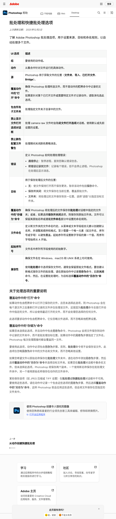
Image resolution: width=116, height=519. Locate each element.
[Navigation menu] (4, 4)
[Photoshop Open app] (111, 12)
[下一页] (83, 445)
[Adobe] (14, 4)
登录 (109, 4)
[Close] (99, 509)
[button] (101, 4)
